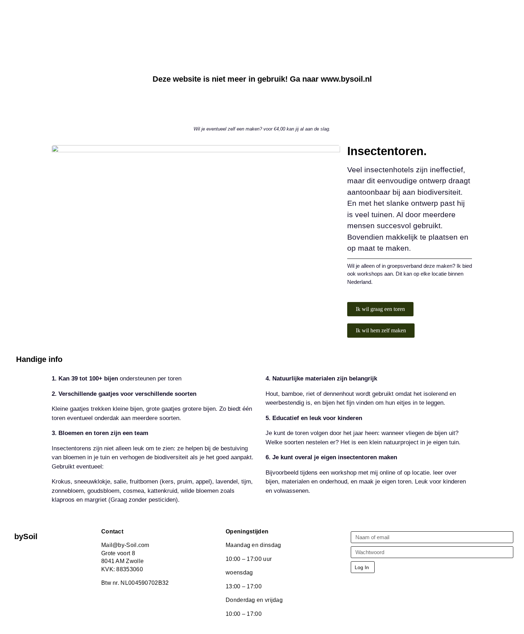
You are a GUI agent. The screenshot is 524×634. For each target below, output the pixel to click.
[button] (380, 309)
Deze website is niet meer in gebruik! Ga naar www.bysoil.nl (262, 79)
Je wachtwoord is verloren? (379, 584)
